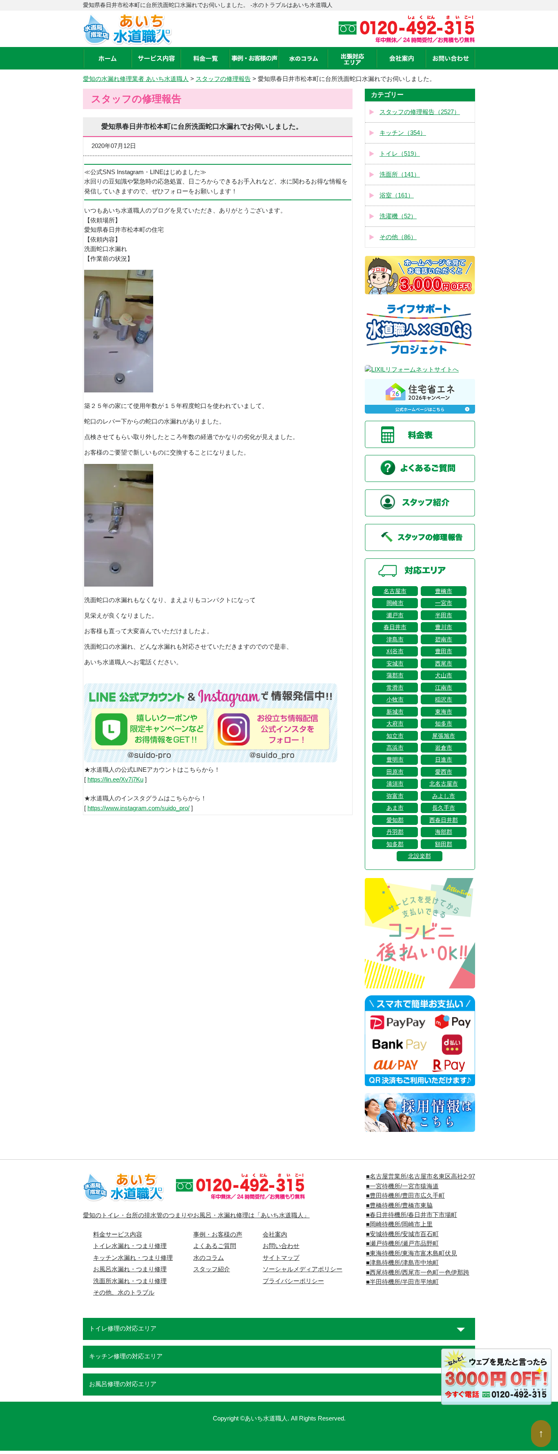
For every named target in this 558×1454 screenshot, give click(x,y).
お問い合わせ (281, 1246)
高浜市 (395, 747)
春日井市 (395, 627)
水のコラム (208, 1258)
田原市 (395, 771)
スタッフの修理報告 (223, 79)
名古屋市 (395, 591)
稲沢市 (443, 699)
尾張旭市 (443, 736)
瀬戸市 (395, 615)
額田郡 (443, 844)
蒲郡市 (395, 675)
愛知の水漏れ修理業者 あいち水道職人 (136, 79)
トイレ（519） (399, 153)
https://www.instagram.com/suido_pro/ (138, 808)
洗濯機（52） (398, 216)
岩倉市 (443, 747)
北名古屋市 (443, 783)
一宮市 (443, 603)
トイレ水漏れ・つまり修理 (130, 1246)
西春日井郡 (443, 820)
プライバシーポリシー (293, 1281)
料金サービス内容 (117, 1234)
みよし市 (443, 796)
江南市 (443, 687)
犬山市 (443, 675)
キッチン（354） (402, 133)
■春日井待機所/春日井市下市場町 (411, 1215)
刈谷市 (395, 651)
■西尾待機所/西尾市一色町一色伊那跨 (417, 1272)
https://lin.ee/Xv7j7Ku (115, 779)
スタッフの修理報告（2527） (419, 112)
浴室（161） (396, 195)
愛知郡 (395, 820)
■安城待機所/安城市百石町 (402, 1234)
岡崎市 (395, 603)
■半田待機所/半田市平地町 (402, 1282)
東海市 (443, 711)
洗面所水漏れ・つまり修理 (130, 1281)
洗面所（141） (399, 174)
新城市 (395, 711)
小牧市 (395, 699)
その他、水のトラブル (123, 1292)
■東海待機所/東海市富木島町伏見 (411, 1253)
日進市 (443, 759)
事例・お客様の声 (217, 1234)
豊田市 (443, 651)
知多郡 (395, 844)
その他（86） (398, 237)
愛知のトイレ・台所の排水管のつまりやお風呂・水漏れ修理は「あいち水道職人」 (196, 1215)
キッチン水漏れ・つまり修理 (133, 1258)
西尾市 (443, 663)
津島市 (395, 639)
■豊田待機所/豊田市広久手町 (405, 1195)
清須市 (395, 783)
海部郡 (443, 832)
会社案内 (275, 1234)
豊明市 (395, 759)
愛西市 (443, 771)
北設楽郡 (419, 856)
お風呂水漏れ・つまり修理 (130, 1269)
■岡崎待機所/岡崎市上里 (399, 1224)
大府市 (395, 723)
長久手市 (443, 807)
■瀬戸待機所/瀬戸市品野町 (402, 1243)
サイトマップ (281, 1258)
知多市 (443, 723)
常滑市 (395, 687)
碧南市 (443, 639)
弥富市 (395, 796)
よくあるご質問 (214, 1246)
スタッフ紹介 (211, 1269)
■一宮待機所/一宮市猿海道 (402, 1186)
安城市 (395, 663)
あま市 (395, 807)
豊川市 (443, 627)
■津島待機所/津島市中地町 (402, 1262)
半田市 (443, 615)
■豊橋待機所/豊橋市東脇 (399, 1205)
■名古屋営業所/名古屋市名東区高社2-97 (420, 1176)
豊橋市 (443, 591)
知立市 (395, 736)
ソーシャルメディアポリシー (302, 1269)
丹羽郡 (395, 832)
